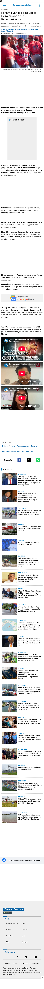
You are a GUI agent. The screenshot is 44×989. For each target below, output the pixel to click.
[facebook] (8, 957)
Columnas (35, 963)
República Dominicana (11, 451)
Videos (15, 963)
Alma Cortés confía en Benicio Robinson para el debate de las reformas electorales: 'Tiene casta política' (30, 594)
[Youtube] (36, 957)
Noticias (7, 963)
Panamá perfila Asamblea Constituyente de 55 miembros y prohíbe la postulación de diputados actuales (28, 675)
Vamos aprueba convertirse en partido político (28, 543)
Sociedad (22, 474)
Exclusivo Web (25, 963)
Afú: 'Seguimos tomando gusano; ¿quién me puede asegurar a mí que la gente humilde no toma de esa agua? (28, 562)
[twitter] (26, 957)
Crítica (8, 930)
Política (21, 540)
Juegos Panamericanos (20, 446)
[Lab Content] (22, 914)
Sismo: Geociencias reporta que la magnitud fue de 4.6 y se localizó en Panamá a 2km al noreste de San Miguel (29, 626)
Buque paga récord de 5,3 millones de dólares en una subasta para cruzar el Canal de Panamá (28, 707)
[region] (22, 89)
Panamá (34, 446)
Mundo (21, 733)
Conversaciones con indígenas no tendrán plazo (29, 768)
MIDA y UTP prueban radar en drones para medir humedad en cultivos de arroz (29, 801)
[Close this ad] (42, 977)
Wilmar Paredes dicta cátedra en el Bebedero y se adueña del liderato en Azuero (29, 609)
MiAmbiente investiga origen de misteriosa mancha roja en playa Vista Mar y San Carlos (29, 817)
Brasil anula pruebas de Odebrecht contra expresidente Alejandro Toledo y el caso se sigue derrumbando (27, 498)
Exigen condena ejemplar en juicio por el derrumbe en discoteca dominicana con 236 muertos (29, 738)
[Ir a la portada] (22, 5)
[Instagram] (17, 957)
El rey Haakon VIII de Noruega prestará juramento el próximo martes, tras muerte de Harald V (30, 754)
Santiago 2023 (27, 451)
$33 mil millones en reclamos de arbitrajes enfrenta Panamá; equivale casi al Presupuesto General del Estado (29, 691)
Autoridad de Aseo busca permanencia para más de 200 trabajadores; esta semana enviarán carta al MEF (29, 658)
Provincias (22, 573)
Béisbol (5, 446)
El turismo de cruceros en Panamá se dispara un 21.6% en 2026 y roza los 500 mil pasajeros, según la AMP (30, 786)
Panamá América (12, 924)
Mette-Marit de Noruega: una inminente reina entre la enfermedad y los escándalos (29, 721)
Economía (22, 685)
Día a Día (9, 936)
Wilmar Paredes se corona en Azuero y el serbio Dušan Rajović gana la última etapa (29, 512)
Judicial (21, 491)
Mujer (8, 942)
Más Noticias (8, 469)
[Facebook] (1, 2)
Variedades (22, 717)
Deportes (22, 508)
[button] (19, 460)
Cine (23, 936)
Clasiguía (25, 942)
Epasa (24, 924)
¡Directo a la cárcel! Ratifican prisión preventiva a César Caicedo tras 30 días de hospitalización (28, 578)
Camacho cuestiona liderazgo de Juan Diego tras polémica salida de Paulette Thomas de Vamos (29, 642)
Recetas (25, 930)
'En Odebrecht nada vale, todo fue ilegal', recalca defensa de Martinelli (29, 528)
